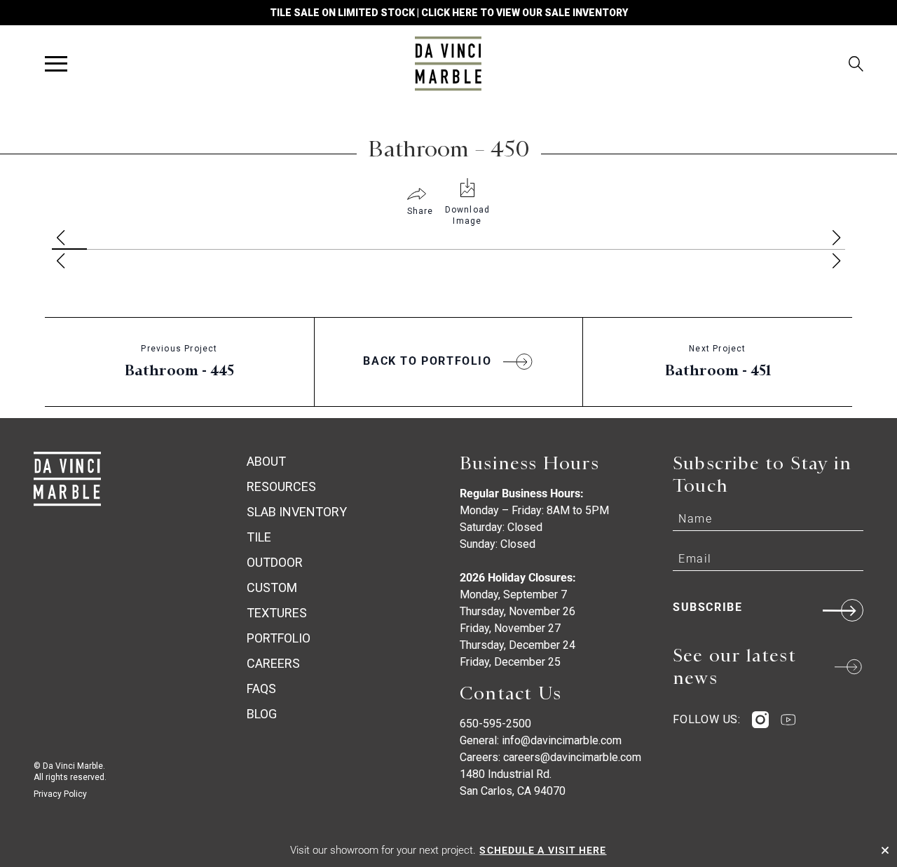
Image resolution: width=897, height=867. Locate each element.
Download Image (468, 215)
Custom (272, 587)
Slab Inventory (297, 511)
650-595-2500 (495, 723)
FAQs (261, 688)
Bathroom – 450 (449, 148)
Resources (281, 486)
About (266, 461)
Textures (277, 612)
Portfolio (278, 638)
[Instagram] (760, 719)
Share (420, 211)
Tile (259, 537)
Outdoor (275, 562)
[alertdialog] (448, 850)
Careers (273, 663)
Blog (262, 713)
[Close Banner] (885, 850)
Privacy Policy (60, 794)
